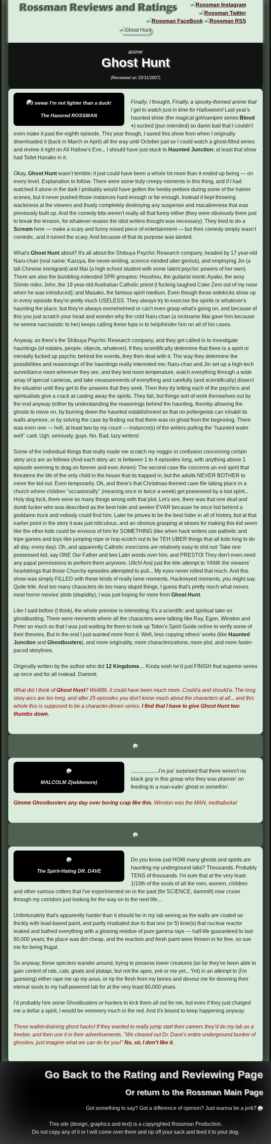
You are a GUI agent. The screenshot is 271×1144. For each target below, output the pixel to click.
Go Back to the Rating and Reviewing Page (154, 1074)
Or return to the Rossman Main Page (194, 1092)
